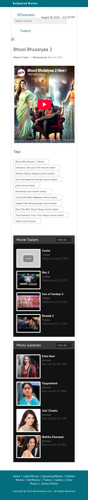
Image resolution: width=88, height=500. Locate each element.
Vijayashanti (50, 383)
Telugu (67, 8)
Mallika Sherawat (52, 437)
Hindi (51, 8)
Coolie (46, 250)
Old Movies (33, 480)
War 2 (45, 272)
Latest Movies (31, 476)
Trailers (25, 31)
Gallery (59, 480)
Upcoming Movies (52, 476)
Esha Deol (48, 356)
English (35, 8)
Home (19, 8)
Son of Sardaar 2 (52, 294)
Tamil (18, 15)
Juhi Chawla (50, 410)
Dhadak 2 (48, 315)
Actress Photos (49, 483)
